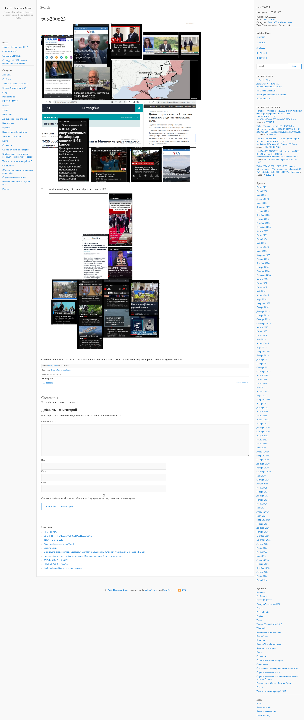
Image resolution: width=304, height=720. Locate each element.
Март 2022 (261, 396)
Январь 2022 (262, 403)
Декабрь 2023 (262, 311)
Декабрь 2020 (262, 428)
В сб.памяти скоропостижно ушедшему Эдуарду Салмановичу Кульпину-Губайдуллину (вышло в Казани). (95, 552)
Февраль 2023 (263, 351)
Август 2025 (262, 231)
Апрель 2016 (262, 560)
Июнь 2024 (261, 287)
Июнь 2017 (261, 504)
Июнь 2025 (261, 239)
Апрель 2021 (262, 420)
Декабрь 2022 (262, 359)
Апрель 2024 (262, 295)
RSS (183, 590)
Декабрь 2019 (262, 464)
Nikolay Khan (53, 366)
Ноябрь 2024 (262, 267)
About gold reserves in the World (59, 544)
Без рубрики (8, 123)
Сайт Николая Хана (18, 8)
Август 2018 (262, 484)
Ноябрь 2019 (262, 468)
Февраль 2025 (263, 255)
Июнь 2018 (261, 488)
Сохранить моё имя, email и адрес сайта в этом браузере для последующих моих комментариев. (88, 498)
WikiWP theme (152, 590)
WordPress (168, 590)
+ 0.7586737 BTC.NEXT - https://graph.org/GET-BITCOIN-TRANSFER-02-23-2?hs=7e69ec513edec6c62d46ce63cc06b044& (278, 142)
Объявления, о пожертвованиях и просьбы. (17, 171)
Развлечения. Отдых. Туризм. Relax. (16, 183)
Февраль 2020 (263, 456)
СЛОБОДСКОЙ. (10, 51)
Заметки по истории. (12, 136)
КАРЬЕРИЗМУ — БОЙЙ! (56, 560)
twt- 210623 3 (243, 383)
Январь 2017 (262, 524)
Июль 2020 (261, 440)
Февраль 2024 (263, 303)
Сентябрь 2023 (263, 323)
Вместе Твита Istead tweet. (15, 132)
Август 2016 (262, 544)
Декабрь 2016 (262, 528)
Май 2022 (261, 387)
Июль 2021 (261, 416)
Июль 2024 (261, 283)
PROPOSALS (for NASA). (56, 564)
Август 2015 (262, 572)
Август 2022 (262, 375)
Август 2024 (262, 279)
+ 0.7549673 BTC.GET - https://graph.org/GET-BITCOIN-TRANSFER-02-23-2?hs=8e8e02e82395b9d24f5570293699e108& (278, 154)
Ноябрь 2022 (262, 363)
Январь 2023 (262, 355)
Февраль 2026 (263, 207)
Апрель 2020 (262, 452)
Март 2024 (261, 299)
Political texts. (9, 97)
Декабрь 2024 (262, 263)
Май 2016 (261, 556)
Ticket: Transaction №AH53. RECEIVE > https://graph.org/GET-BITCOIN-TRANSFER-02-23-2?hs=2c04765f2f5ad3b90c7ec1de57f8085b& (278, 129)
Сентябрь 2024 (263, 275)
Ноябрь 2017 (262, 500)
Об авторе (7, 145)
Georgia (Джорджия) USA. (14, 88)
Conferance (7, 79)
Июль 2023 (261, 331)
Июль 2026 (261, 187)
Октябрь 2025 (262, 223)
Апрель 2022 (262, 391)
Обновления (8, 166)
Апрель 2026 (262, 199)
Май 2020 (261, 448)
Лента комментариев (266, 711)
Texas (5, 110)
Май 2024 (261, 291)
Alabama (6, 75)
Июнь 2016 (261, 552)
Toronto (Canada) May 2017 (15, 47)
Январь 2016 (262, 564)
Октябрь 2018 (262, 480)
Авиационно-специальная (14, 119)
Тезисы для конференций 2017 (17, 161)
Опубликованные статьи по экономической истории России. (17, 155)
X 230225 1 (269, 122)
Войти (259, 703)
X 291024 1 (269, 175)
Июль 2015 (261, 576)
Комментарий (48, 422)
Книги (5, 141)
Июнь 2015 (261, 580)
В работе (6, 128)
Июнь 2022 (261, 384)
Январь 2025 (262, 259)
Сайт (43, 483)
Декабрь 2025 (262, 215)
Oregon (5, 92)
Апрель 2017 (262, 512)
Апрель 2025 (262, 247)
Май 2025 (261, 243)
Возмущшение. (51, 548)
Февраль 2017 (263, 520)
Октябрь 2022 (262, 367)
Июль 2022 (261, 379)
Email (44, 471)
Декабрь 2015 (262, 568)
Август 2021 (262, 412)
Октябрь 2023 (262, 319)
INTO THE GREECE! (53, 540)
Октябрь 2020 (262, 432)
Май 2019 (261, 476)
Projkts (5, 106)
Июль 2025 (261, 235)
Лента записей (263, 707)
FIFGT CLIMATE (10, 101)
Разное (5, 189)
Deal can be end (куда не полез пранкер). (63, 568)
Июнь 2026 (261, 191)
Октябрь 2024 (262, 271)
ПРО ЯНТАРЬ (50, 532)
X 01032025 (270, 135)
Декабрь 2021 (262, 408)
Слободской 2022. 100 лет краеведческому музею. (15, 61)
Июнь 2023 (261, 335)
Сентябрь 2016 (263, 540)
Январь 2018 (262, 492)
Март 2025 (261, 251)
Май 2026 (261, 195)
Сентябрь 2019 (263, 472)
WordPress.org (263, 715)
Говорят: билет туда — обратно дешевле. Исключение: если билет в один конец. (83, 556)
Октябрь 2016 (262, 536)
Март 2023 (261, 347)
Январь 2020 (262, 460)
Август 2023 (262, 327)
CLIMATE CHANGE (11, 56)
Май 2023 (261, 339)
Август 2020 (262, 436)
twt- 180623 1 (48, 383)
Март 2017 (261, 516)
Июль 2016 (261, 548)
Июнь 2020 (261, 444)
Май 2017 (261, 508)
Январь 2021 (262, 424)
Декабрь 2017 (262, 496)
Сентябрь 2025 (263, 227)
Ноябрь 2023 (262, 315)
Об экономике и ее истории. (15, 150)
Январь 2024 (262, 307)
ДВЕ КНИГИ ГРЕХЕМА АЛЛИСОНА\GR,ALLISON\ (68, 536)
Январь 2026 (262, 211)
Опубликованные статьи (13, 177)
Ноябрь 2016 (262, 532)
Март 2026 (261, 203)
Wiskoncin (7, 114)
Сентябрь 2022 (263, 372)
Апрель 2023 (262, 343)
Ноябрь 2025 (262, 219)
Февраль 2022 (263, 400)
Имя (43, 460)
